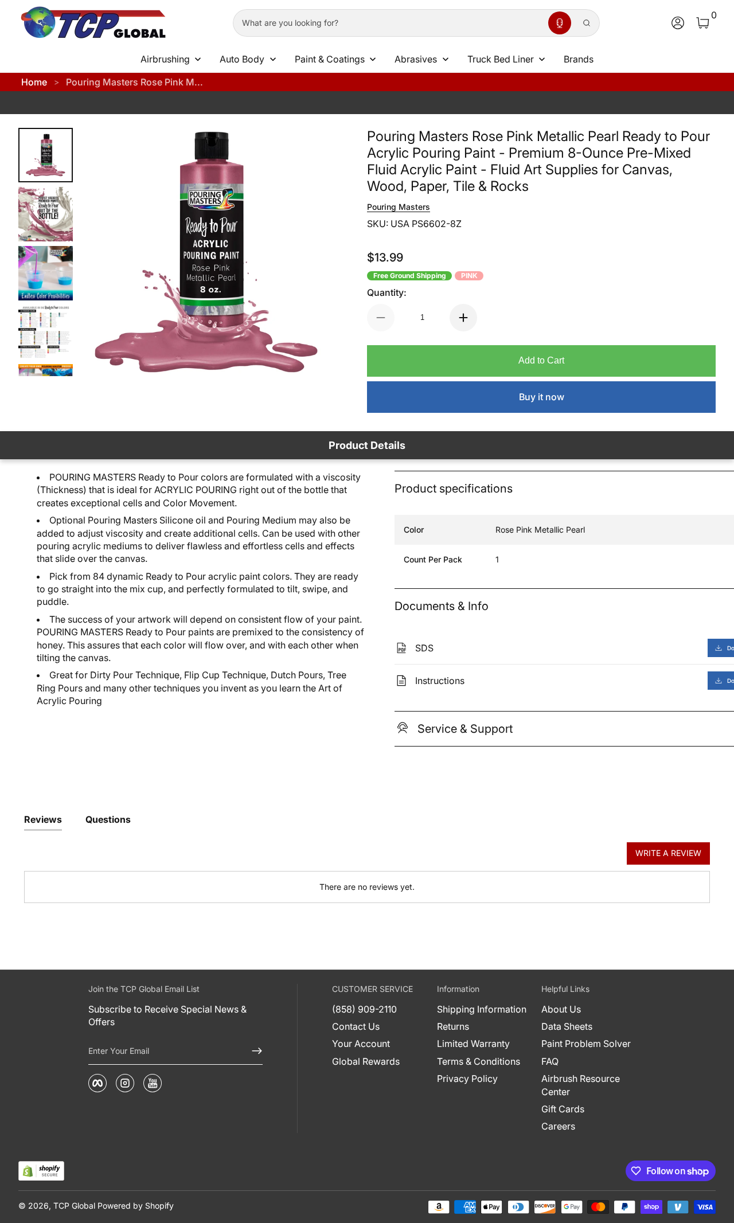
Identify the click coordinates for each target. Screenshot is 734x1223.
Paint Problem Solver (586, 1043)
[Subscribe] (252, 1051)
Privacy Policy (467, 1078)
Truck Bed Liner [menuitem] (500, 59)
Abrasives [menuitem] (416, 59)
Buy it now (541, 397)
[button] (559, 22)
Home (34, 82)
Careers (558, 1126)
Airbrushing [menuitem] (165, 59)
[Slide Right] (307, 252)
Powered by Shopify (135, 1205)
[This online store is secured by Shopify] (41, 1171)
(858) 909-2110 (364, 1009)
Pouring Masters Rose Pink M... (134, 82)
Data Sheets (566, 1026)
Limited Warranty (473, 1043)
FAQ (550, 1061)
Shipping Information (481, 1009)
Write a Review (668, 853)
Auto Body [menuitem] (242, 59)
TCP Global (74, 1205)
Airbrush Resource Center (580, 1085)
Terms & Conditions (478, 1061)
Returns (453, 1026)
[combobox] (388, 23)
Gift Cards (562, 1109)
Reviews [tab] (43, 819)
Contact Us (356, 1026)
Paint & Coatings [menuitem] (330, 59)
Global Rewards (366, 1061)
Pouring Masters (398, 207)
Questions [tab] (108, 819)
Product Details (367, 445)
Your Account (361, 1043)
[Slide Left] (105, 252)
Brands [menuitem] (579, 59)
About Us (561, 1009)
